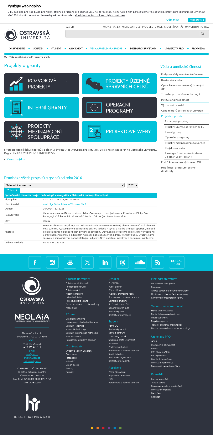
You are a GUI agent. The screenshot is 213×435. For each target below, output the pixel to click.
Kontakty (70, 372)
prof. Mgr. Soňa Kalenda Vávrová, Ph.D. (65, 204)
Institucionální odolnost (175, 100)
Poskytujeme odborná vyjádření (166, 386)
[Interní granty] (41, 107)
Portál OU (113, 326)
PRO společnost (159, 355)
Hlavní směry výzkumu (162, 311)
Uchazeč (40, 48)
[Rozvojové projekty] (41, 83)
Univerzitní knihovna (75, 319)
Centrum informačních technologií (82, 333)
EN (72, 27)
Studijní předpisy (116, 354)
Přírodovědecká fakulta (77, 301)
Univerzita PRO (177, 48)
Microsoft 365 (131, 27)
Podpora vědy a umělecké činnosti (182, 74)
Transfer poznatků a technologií (180, 94)
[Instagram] (52, 262)
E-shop (154, 348)
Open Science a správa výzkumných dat (182, 87)
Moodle (147, 27)
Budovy (69, 368)
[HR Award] (32, 406)
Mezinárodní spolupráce (163, 284)
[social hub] (177, 262)
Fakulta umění (72, 290)
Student (58, 48)
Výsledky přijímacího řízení (121, 294)
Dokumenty (71, 354)
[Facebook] (34, 262)
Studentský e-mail (117, 329)
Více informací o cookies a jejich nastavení (100, 15)
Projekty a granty (42, 57)
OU (5, 57)
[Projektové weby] (119, 131)
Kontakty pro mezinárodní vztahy (167, 298)
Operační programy (177, 137)
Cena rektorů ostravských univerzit (182, 110)
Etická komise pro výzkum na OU (181, 162)
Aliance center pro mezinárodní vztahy (169, 291)
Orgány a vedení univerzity (79, 351)
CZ (67, 27)
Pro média (198, 48)
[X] (87, 262)
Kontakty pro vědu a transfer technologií (170, 328)
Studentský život (116, 311)
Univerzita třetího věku (162, 363)
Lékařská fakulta (74, 297)
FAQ (111, 379)
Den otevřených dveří (119, 308)
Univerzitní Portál (197, 27)
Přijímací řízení (115, 290)
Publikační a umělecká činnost (165, 314)
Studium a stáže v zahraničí (122, 340)
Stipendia (113, 343)
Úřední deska (72, 365)
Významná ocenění (172, 105)
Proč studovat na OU (119, 304)
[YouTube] (70, 262)
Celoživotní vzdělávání (161, 359)
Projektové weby (175, 148)
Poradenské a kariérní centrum (81, 340)
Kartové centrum (74, 336)
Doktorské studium (172, 80)
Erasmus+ (156, 287)
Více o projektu (16, 159)
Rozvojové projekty (176, 121)
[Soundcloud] (140, 262)
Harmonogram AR (117, 336)
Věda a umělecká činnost (108, 48)
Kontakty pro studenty (119, 361)
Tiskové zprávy (158, 383)
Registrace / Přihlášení (119, 375)
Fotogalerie (71, 358)
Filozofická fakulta (74, 294)
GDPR (154, 341)
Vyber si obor (115, 287)
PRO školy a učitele (160, 352)
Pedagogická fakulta (75, 287)
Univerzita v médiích (161, 390)
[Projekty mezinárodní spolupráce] (41, 131)
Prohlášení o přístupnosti (163, 345)
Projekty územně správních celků (184, 127)
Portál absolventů (117, 372)
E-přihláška (114, 283)
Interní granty (173, 132)
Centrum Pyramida (75, 326)
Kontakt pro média (160, 379)
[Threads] (122, 262)
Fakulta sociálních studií (77, 283)
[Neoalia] (32, 318)
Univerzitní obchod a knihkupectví (82, 322)
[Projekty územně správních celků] (119, 83)
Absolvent (78, 48)
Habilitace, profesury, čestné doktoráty (178, 169)
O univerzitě (19, 48)
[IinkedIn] (105, 262)
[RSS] (157, 262)
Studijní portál (173, 27)
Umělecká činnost (159, 318)
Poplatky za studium (118, 347)
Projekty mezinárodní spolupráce (185, 143)
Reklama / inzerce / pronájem (165, 366)
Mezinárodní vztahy (145, 48)
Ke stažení (156, 393)
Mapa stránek (111, 27)
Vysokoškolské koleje (76, 329)
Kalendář (70, 361)
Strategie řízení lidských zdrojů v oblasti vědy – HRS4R (183, 155)
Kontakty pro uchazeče (120, 315)
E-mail (158, 27)
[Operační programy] (119, 107)
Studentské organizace (120, 357)
